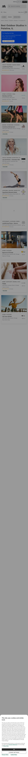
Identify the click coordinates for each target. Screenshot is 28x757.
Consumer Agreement (12, 744)
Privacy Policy (5, 754)
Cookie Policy (14, 754)
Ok (14, 749)
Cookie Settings (14, 752)
